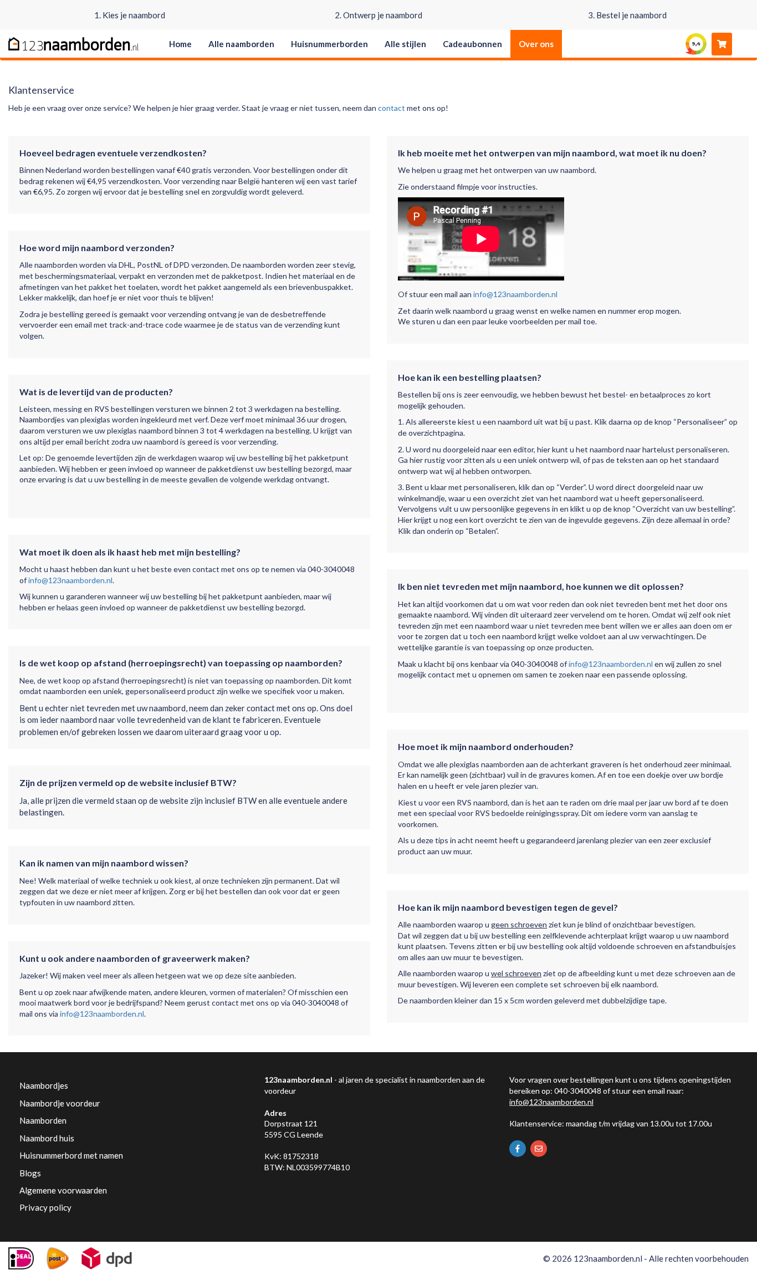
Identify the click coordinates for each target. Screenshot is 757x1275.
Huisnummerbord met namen (71, 1155)
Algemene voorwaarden (63, 1190)
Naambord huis (46, 1138)
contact (391, 108)
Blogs (30, 1173)
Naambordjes (43, 1085)
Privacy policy (45, 1207)
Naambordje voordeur (59, 1103)
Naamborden (43, 1120)
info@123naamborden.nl (70, 580)
